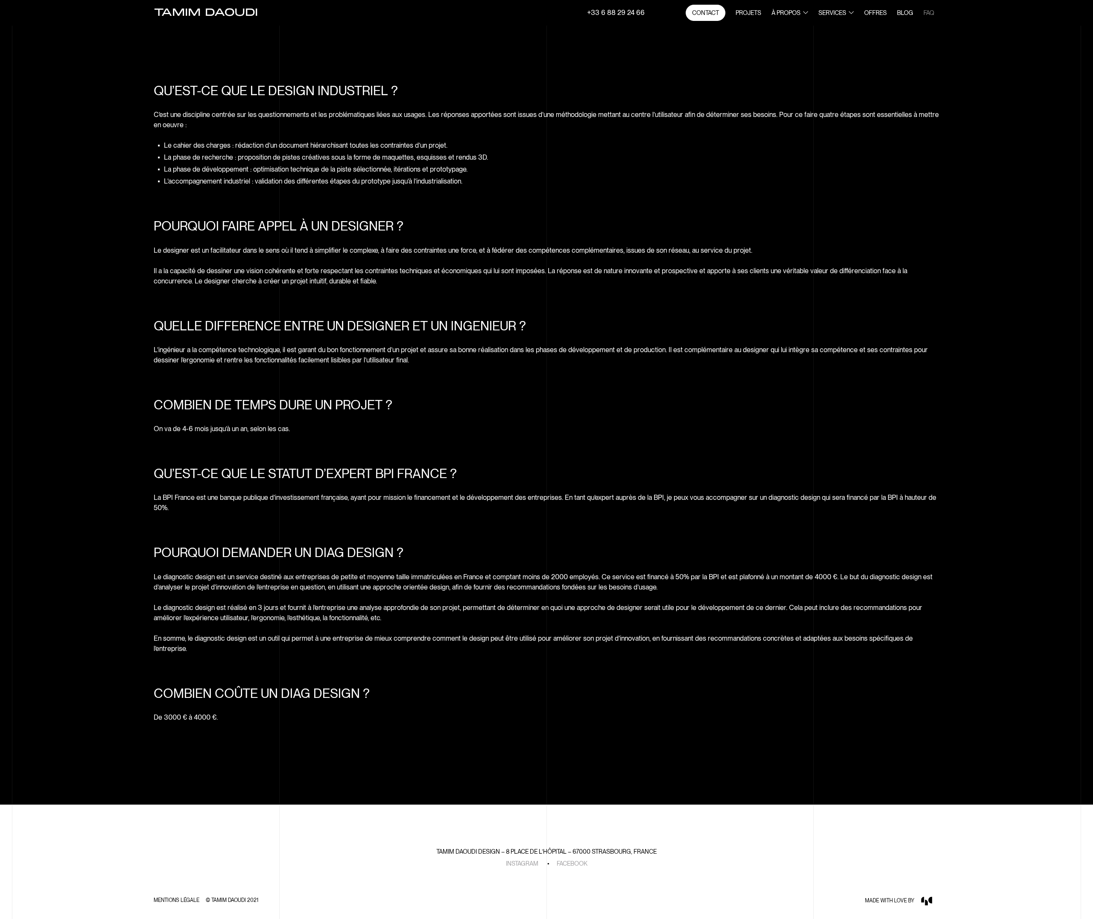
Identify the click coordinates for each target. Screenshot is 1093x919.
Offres (875, 12)
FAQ (928, 12)
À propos (786, 12)
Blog (905, 12)
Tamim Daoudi (206, 13)
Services (832, 12)
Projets (748, 12)
